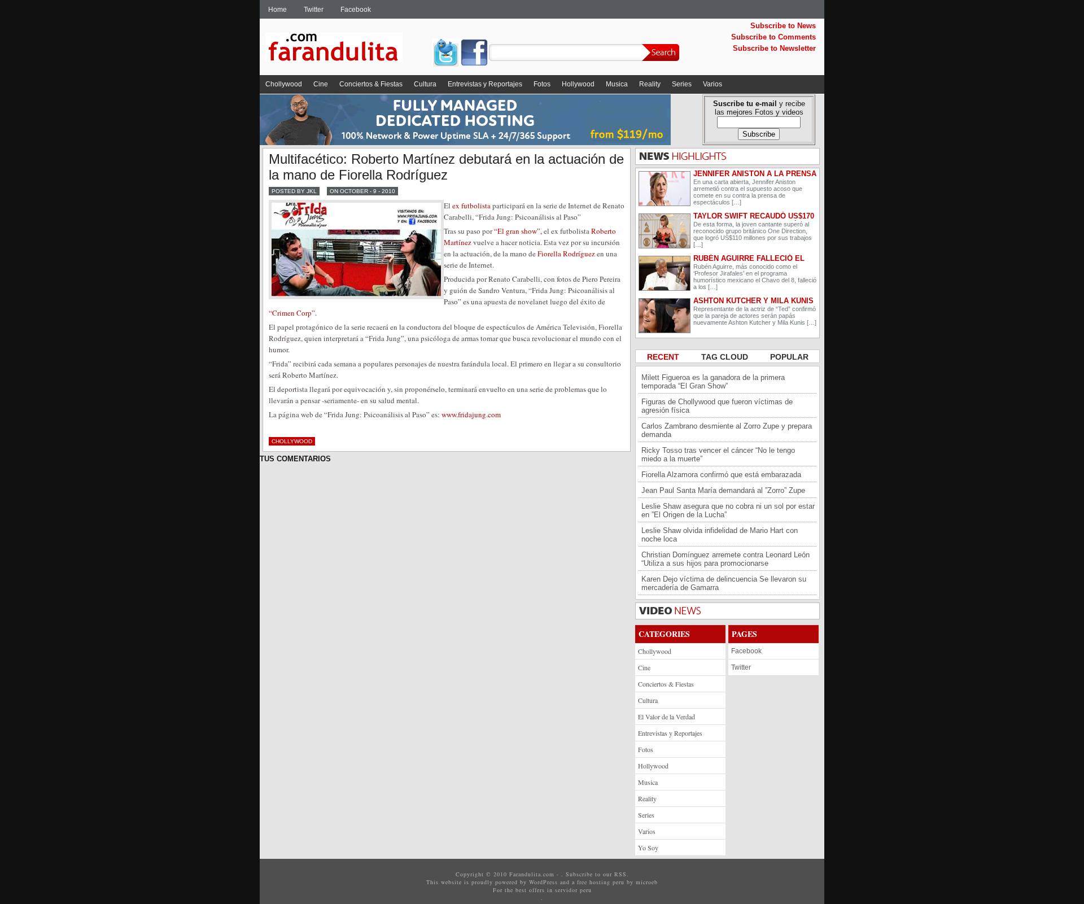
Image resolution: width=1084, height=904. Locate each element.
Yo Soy (648, 847)
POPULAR (789, 356)
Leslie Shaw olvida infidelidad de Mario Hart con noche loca (719, 534)
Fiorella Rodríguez (566, 253)
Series (682, 84)
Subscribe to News (783, 25)
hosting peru (606, 882)
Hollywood (578, 84)
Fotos (542, 84)
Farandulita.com (347, 49)
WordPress (543, 882)
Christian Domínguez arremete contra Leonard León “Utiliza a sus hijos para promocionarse (725, 559)
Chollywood (283, 84)
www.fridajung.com (471, 414)
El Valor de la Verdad (666, 716)
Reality (650, 84)
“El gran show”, (518, 231)
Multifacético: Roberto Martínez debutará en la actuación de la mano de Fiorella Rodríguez (446, 166)
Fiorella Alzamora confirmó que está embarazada (721, 474)
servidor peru (573, 890)
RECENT (664, 356)
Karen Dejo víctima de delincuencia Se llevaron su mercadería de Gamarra (723, 583)
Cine (320, 84)
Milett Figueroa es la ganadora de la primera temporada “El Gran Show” (713, 381)
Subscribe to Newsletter (774, 48)
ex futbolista (471, 205)
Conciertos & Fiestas (371, 84)
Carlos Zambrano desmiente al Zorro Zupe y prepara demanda (726, 430)
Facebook (355, 10)
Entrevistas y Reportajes (485, 84)
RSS (620, 874)
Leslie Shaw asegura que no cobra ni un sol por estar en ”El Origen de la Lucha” (728, 510)
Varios (712, 84)
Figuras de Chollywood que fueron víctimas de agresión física (717, 406)
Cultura (425, 84)
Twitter (314, 10)
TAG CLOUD (725, 356)
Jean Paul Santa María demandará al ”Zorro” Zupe (723, 490)
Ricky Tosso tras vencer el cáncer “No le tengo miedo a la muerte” (718, 454)
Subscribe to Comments (773, 37)
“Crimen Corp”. (293, 313)
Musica (617, 84)
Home (277, 10)
